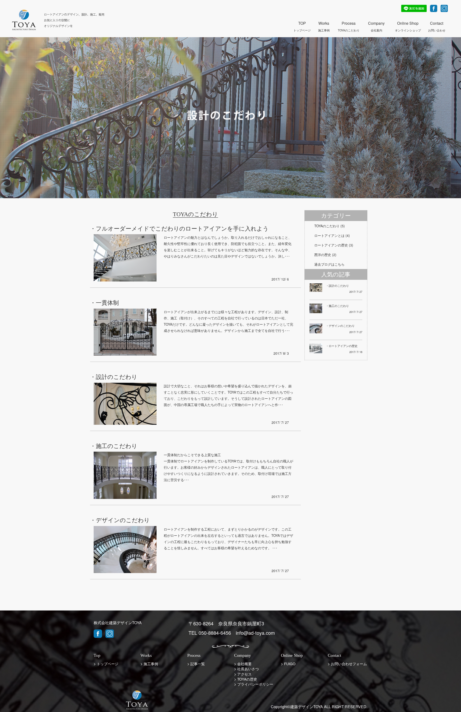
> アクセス (243, 673)
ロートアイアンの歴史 (331, 245)
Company (376, 23)
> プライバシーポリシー (253, 684)
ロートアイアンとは (329, 235)
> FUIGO (288, 663)
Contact (436, 23)
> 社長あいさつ (246, 668)
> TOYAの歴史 (245, 679)
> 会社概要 (243, 663)
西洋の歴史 (322, 254)
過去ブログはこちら (329, 264)
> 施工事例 (149, 663)
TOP (302, 23)
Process (348, 23)
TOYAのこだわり (327, 225)
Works (324, 23)
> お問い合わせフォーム (347, 663)
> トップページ (106, 663)
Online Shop (408, 23)
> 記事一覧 (196, 663)
